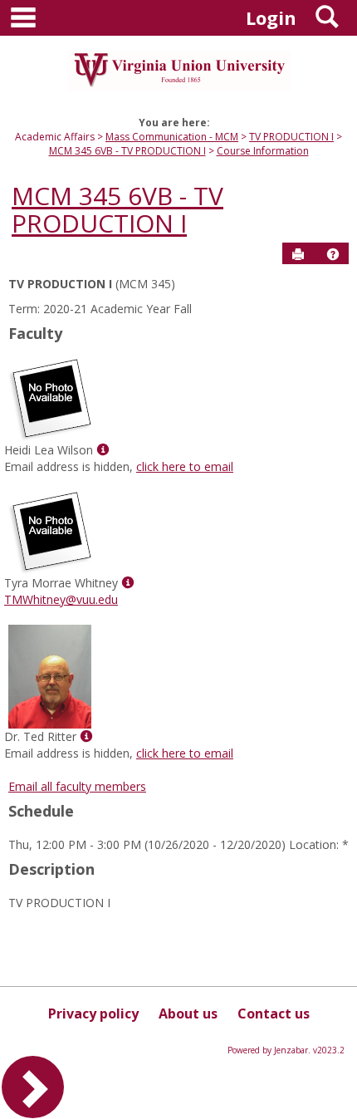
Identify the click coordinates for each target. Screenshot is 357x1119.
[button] (333, 254)
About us (188, 1013)
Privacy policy (93, 1013)
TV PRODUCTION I (291, 137)
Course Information (263, 151)
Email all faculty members (77, 786)
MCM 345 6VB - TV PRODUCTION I (127, 151)
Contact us (273, 1013)
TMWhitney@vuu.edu (61, 599)
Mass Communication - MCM (171, 137)
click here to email (184, 466)
